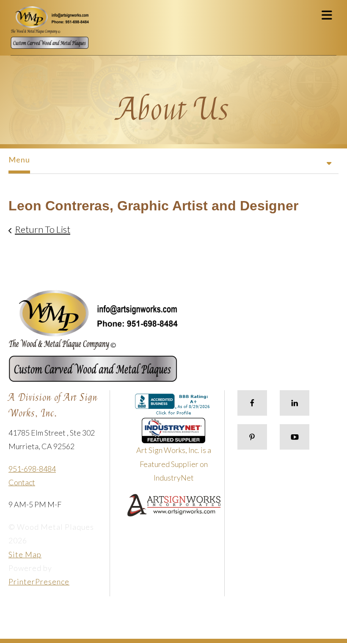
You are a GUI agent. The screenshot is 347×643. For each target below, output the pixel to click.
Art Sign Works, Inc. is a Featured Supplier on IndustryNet (173, 463)
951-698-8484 (32, 468)
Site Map (24, 554)
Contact (21, 482)
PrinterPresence (38, 581)
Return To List (42, 229)
